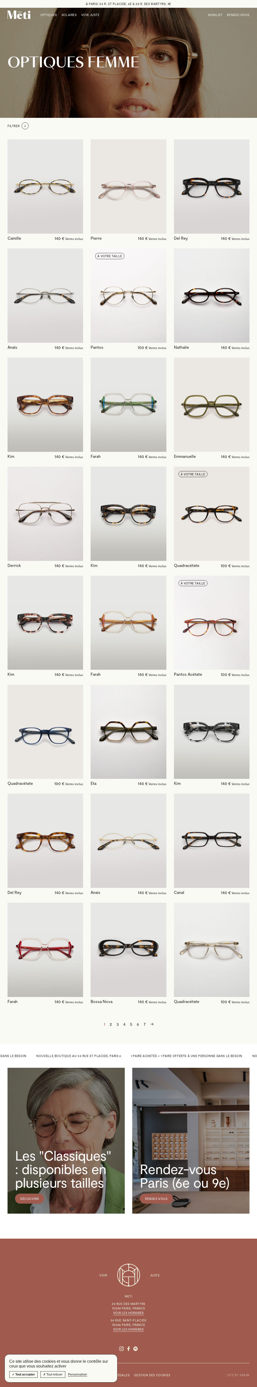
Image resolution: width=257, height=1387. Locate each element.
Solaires (69, 15)
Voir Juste (90, 15)
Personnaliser (77, 1374)
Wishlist (215, 15)
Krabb (244, 1375)
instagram (121, 1348)
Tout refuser (54, 1374)
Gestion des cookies (152, 1375)
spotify (135, 1348)
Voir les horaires (128, 1312)
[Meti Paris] (19, 15)
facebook (128, 1348)
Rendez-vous (238, 15)
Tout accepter (25, 1374)
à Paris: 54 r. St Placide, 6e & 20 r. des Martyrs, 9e (128, 4)
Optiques (48, 15)
